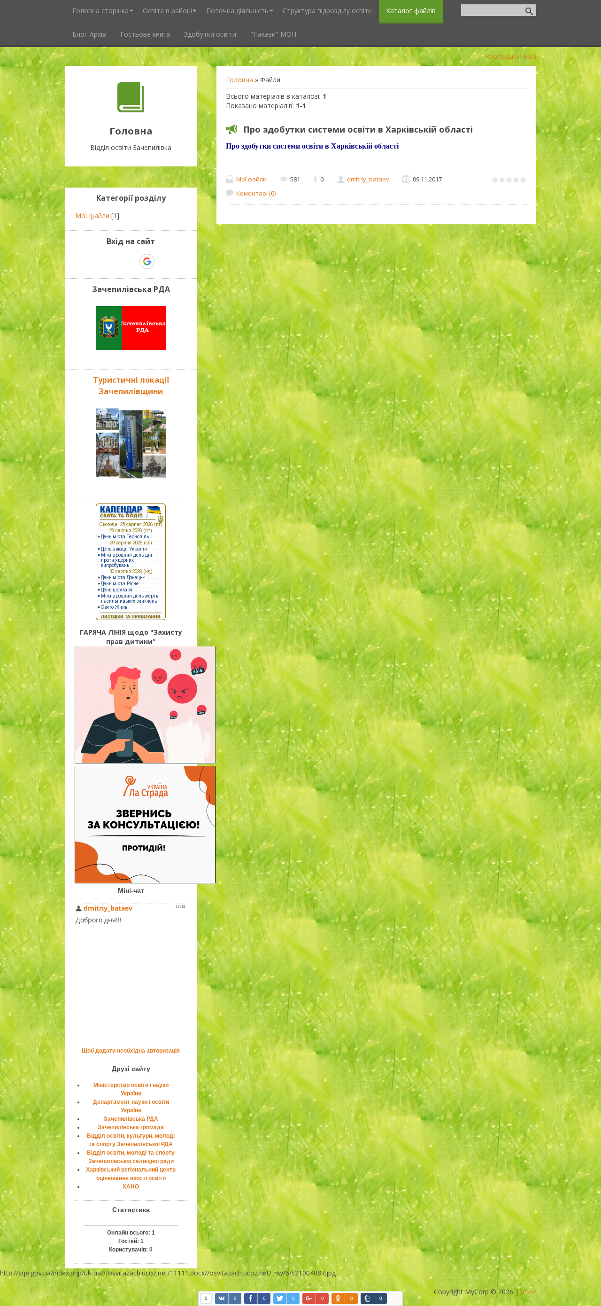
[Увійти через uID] (115, 261)
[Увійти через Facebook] (130, 261)
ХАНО (131, 1186)
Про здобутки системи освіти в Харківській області (358, 129)
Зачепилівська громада (131, 1127)
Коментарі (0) (256, 193)
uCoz (528, 1291)
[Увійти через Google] (146, 261)
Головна (239, 79)
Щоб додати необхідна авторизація (131, 1050)
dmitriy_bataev (368, 179)
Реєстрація (501, 56)
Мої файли (251, 179)
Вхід (530, 56)
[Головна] (130, 109)
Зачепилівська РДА (131, 1119)
